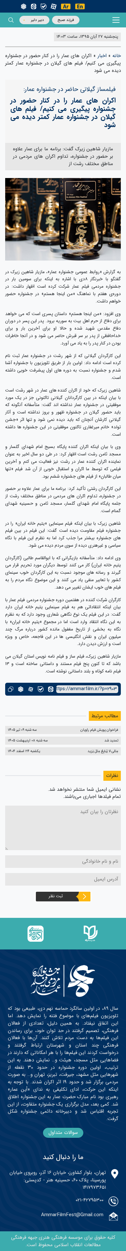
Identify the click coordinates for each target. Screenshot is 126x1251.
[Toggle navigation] (116, 20)
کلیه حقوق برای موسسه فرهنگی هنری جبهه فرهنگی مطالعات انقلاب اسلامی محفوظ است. (63, 1241)
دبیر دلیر (37, 20)
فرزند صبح (66, 20)
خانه (116, 56)
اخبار (102, 56)
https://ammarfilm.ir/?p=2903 (86, 689)
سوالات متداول (63, 1133)
